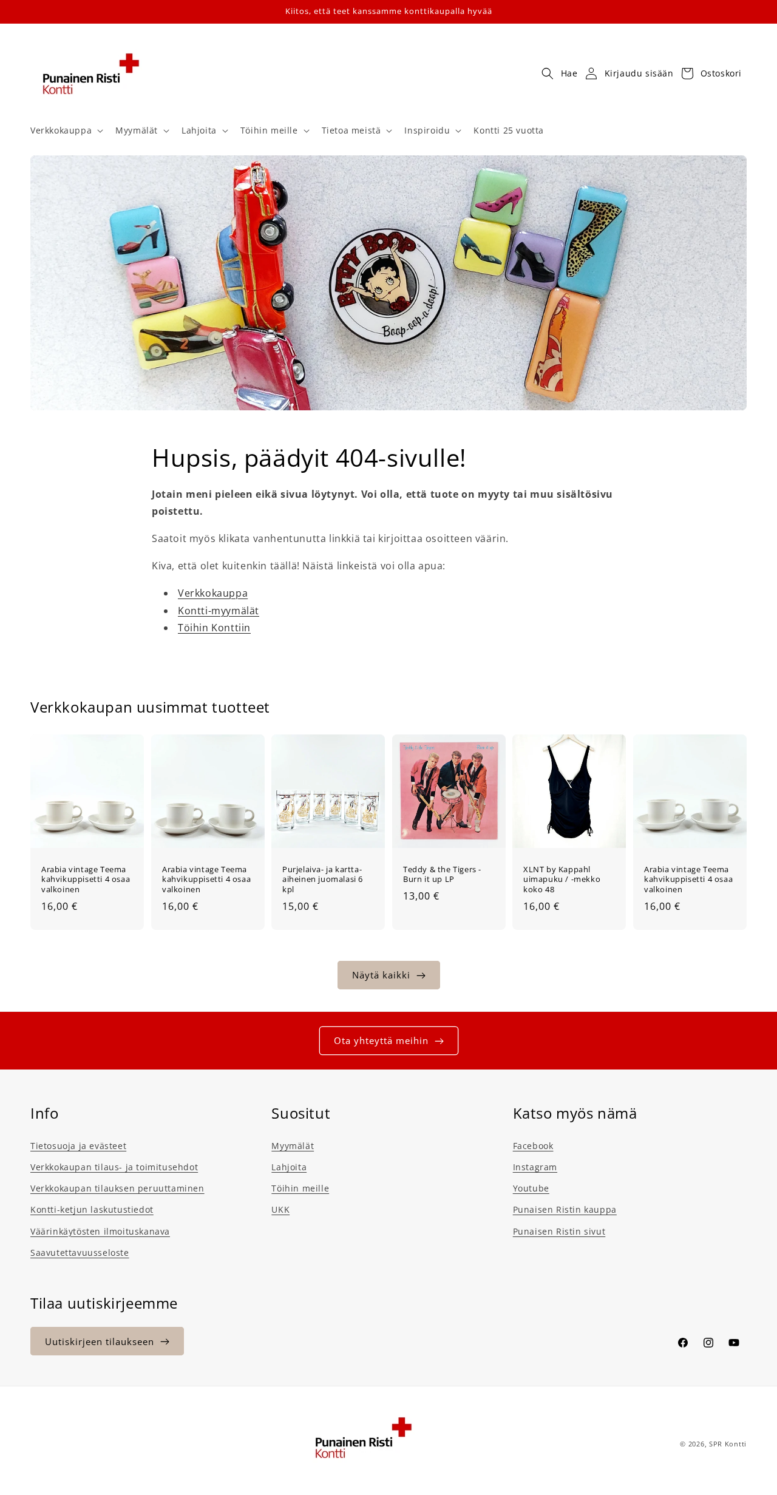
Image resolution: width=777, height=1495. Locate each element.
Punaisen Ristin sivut (559, 1231)
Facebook (533, 1145)
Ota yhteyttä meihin (381, 1040)
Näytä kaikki (381, 975)
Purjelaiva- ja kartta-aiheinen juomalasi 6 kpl (322, 879)
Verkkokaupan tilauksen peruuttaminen (117, 1188)
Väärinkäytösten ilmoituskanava (100, 1231)
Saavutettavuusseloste (79, 1252)
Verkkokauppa (213, 593)
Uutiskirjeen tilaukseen (99, 1341)
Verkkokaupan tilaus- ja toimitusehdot (114, 1167)
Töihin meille (300, 1188)
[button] (65, 130)
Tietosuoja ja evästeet (78, 1145)
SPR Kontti (728, 1443)
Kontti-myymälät (218, 610)
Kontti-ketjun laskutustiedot (92, 1209)
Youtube (531, 1188)
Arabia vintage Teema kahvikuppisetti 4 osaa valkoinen (85, 879)
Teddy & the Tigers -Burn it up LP (442, 874)
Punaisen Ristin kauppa (565, 1209)
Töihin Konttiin (214, 627)
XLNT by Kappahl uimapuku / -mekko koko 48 (561, 879)
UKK (280, 1209)
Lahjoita (289, 1167)
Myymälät (292, 1145)
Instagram (535, 1167)
